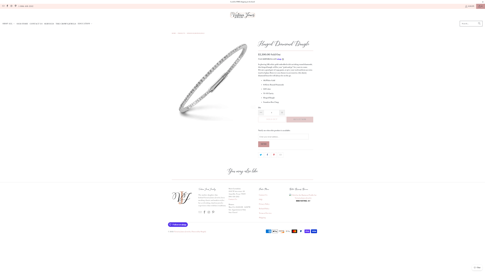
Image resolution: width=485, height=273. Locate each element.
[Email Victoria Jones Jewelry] (3, 6)
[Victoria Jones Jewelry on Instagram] (11, 6)
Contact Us (233, 199)
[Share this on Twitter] (261, 155)
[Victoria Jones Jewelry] (243, 15)
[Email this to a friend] (280, 155)
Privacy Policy (264, 204)
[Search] (479, 23)
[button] (9, 24)
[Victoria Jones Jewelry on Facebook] (7, 6)
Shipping (262, 218)
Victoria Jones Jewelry (182, 232)
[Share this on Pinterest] (274, 155)
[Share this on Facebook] (267, 155)
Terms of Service (265, 213)
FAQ (260, 200)
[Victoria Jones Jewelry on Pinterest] (15, 6)
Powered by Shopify (199, 232)
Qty (259, 108)
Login (471, 6)
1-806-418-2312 (26, 6)
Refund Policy (264, 209)
